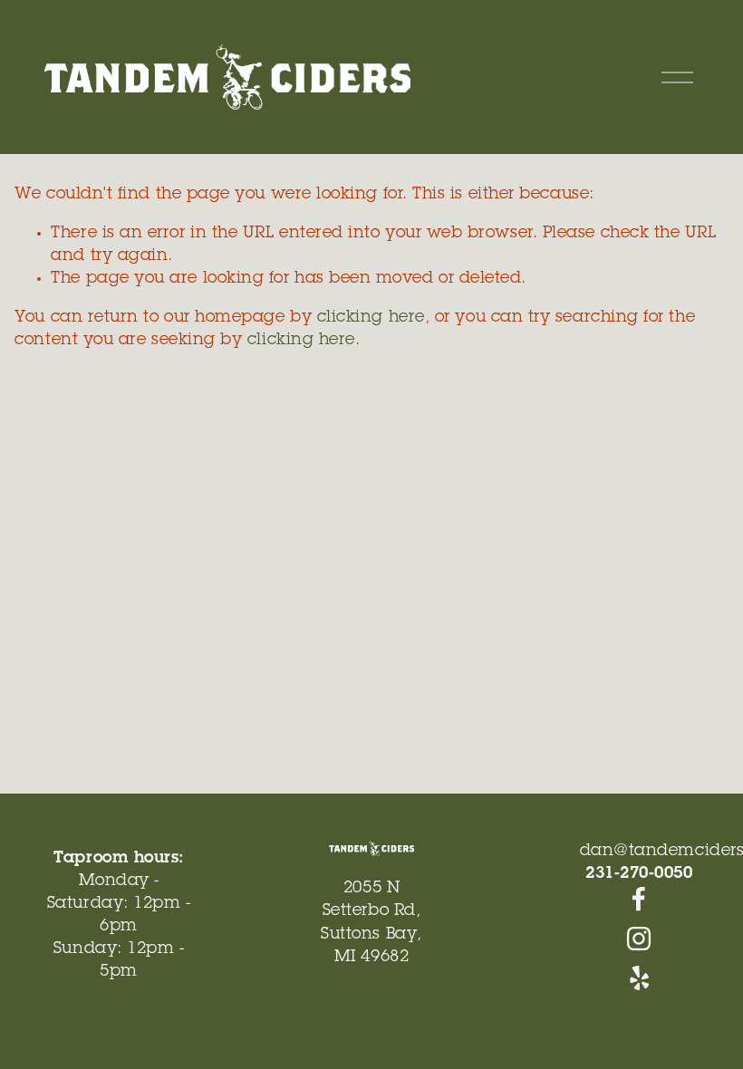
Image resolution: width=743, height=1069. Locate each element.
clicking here (371, 318)
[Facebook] (638, 898)
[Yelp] (638, 978)
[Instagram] (638, 938)
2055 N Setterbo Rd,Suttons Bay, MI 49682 (371, 923)
